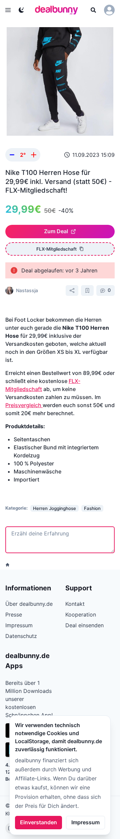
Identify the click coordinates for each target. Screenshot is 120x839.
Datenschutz (21, 636)
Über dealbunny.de (29, 603)
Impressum (85, 822)
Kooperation (80, 614)
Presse (13, 614)
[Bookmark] (87, 290)
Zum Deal (56, 231)
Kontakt (75, 603)
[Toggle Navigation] (8, 10)
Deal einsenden (84, 625)
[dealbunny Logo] (58, 10)
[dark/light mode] (21, 10)
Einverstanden (38, 822)
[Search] (93, 10)
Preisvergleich (24, 405)
